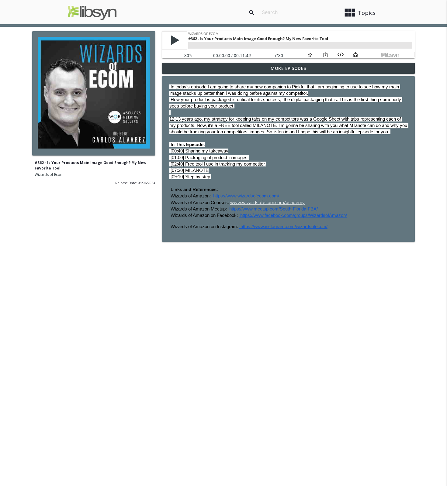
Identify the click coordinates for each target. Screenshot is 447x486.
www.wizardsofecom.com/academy (267, 202)
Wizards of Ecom (49, 174)
